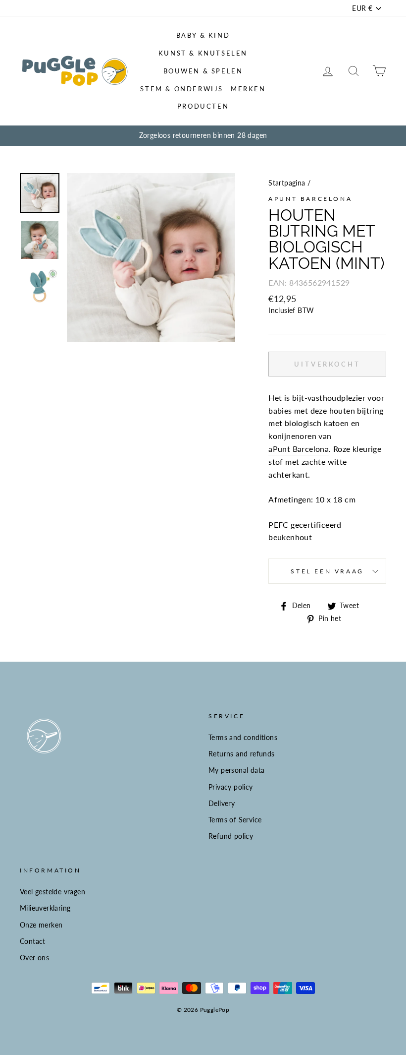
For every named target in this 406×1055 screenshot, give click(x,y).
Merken (248, 89)
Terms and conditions (242, 738)
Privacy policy (230, 787)
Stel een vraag (327, 571)
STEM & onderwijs (181, 89)
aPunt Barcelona (310, 198)
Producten (203, 106)
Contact (33, 941)
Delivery (221, 803)
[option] (203, 135)
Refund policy (230, 836)
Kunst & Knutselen (203, 53)
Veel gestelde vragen (52, 892)
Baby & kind (203, 35)
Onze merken (41, 925)
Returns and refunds (241, 754)
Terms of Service (234, 820)
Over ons (34, 958)
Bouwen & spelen (203, 71)
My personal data (236, 770)
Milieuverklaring (45, 908)
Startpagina (286, 183)
